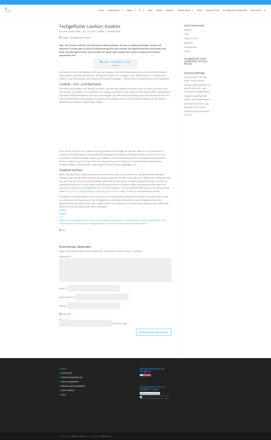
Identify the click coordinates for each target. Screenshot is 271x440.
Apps (150, 10)
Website (63, 306)
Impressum (66, 373)
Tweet (63, 213)
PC (140, 10)
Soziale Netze (184, 10)
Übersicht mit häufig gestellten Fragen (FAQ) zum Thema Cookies (95, 191)
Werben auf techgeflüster (73, 386)
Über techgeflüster (70, 381)
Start (63, 394)
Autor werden (67, 390)
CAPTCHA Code (120, 323)
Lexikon (100, 31)
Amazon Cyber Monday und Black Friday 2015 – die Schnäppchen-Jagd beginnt (197, 88)
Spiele (159, 10)
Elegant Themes (79, 436)
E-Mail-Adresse (67, 297)
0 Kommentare (113, 31)
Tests (199, 10)
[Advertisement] (115, 127)
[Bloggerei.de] (145, 375)
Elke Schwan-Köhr (71, 31)
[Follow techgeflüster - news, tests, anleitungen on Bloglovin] (150, 394)
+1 (61, 216)
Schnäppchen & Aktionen (235, 10)
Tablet (129, 10)
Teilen (63, 210)
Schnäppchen (190, 47)
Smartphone (114, 10)
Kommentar (65, 256)
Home (101, 10)
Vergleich (188, 42)
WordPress (106, 436)
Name (63, 288)
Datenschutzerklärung (71, 377)
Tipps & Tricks (212, 10)
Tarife (187, 51)
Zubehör (170, 10)
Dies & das (256, 10)
